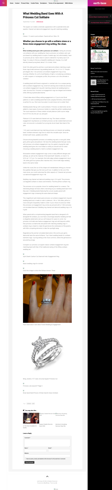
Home (11, 3)
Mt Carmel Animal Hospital (99, 99)
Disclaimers (43, 3)
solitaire (29, 403)
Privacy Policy (25, 3)
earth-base (99, 3)
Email (50, 448)
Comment (27, 437)
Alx (56, 483)
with (33, 403)
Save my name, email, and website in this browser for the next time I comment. (46, 458)
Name (26, 448)
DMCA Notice (69, 3)
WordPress (46, 483)
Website (27, 453)
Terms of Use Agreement (56, 3)
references (39, 22)
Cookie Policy (35, 3)
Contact (17, 3)
